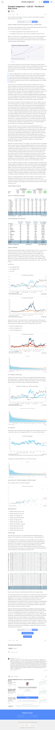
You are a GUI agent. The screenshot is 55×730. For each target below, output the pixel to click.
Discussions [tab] (16, 676)
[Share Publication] (42, 2)
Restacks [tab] (15, 648)
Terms (29, 722)
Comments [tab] (10, 648)
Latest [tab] (12, 676)
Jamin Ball (12, 10)
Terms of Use (33, 700)
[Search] (39, 2)
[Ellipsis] (46, 658)
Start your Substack (24, 725)
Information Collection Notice (27, 701)
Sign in (51, 1)
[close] (38, 682)
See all (10, 706)
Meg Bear (12, 658)
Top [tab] (9, 676)
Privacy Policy (35, 701)
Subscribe (46, 1)
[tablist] (12, 648)
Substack (22, 727)
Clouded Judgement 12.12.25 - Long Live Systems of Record (21, 680)
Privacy (26, 722)
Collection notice (34, 722)
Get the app (33, 725)
